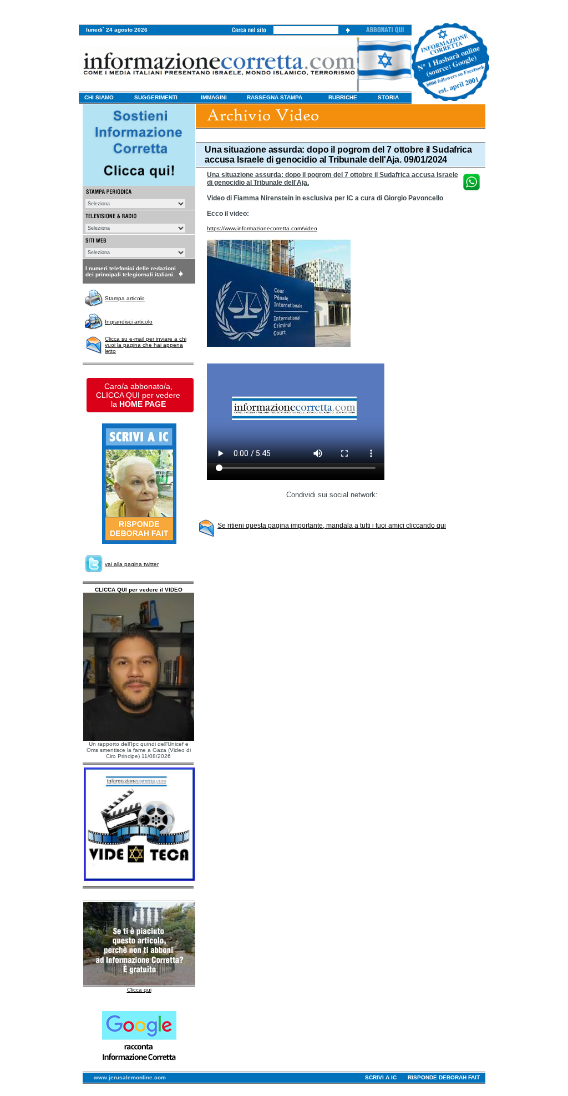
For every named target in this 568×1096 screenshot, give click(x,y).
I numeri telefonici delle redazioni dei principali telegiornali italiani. (130, 271)
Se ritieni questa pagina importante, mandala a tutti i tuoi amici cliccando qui (331, 525)
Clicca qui (139, 990)
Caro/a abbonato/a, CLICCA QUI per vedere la (138, 395)
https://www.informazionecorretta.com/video (262, 228)
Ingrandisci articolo (129, 322)
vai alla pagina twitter (132, 564)
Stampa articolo (125, 298)
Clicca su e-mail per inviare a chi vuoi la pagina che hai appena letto (145, 345)
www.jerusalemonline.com (130, 1077)
